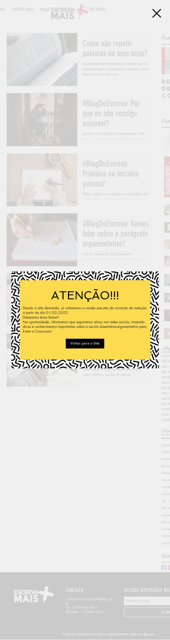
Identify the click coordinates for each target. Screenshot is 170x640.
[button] (156, 13)
